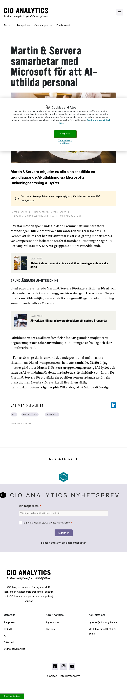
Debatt (8, 25)
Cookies (52, 676)
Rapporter (9, 622)
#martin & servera (22, 423)
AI (5, 635)
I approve (65, 133)
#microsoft (30, 414)
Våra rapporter (43, 25)
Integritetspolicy (70, 676)
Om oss (50, 629)
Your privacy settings (65, 141)
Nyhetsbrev (53, 622)
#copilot (52, 414)
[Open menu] (119, 12)
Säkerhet (9, 642)
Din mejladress (29, 506)
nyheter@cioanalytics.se (103, 622)
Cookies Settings (12, 696)
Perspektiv (23, 25)
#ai (14, 414)
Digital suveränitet (14, 648)
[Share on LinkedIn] (113, 405)
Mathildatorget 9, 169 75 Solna (102, 631)
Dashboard (63, 25)
